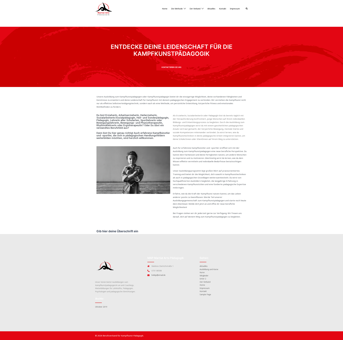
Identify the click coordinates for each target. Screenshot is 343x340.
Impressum (235, 8)
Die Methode (177, 8)
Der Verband (195, 8)
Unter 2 (203, 278)
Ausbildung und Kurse (209, 269)
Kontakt (222, 8)
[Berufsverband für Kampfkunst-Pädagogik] (103, 8)
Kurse (202, 272)
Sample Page (205, 294)
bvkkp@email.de (158, 275)
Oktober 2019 (101, 306)
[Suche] (247, 9)
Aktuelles (211, 8)
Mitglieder (204, 275)
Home (164, 8)
